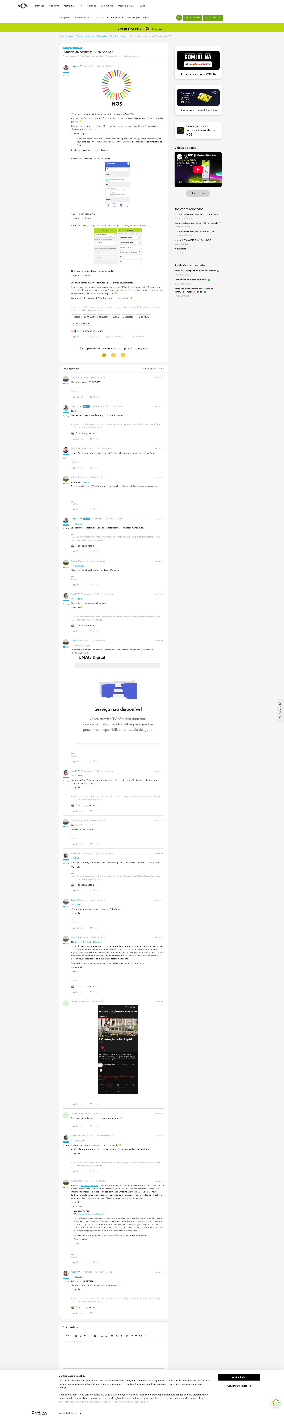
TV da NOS (143, 317)
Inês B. (74, 1272)
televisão (104, 317)
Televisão (102, 36)
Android (105, 142)
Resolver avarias (81, 323)
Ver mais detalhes (68, 1413)
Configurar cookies (237, 1386)
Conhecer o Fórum (183, 218)
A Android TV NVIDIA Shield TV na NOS (193, 240)
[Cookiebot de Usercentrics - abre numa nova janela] (39, 1413)
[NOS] (23, 6)
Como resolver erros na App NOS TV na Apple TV (198, 223)
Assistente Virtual (115, 17)
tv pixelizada (180, 249)
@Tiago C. (85, 482)
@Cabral (78, 411)
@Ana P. (78, 645)
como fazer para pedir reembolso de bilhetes (195, 271)
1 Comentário (182, 275)
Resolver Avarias (119, 36)
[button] (192, 18)
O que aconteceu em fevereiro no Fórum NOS (196, 214)
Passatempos (133, 17)
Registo (146, 17)
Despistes (128, 317)
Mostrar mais (198, 193)
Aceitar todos (239, 1377)
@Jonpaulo (80, 1141)
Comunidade (66, 36)
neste (126, 142)
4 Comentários (183, 284)
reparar (76, 317)
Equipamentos (181, 244)
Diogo (74, 448)
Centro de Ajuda (84, 36)
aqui (138, 139)
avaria (116, 317)
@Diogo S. (97, 942)
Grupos (99, 17)
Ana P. (74, 594)
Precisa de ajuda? (280, 710)
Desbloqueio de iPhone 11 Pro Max (191, 280)
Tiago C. (75, 66)
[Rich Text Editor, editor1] (113, 1353)
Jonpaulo (75, 1002)
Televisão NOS (182, 253)
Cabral (74, 378)
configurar (89, 317)
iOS (112, 142)
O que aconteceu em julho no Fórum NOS (194, 232)
